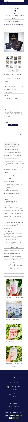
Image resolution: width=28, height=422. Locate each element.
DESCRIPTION (9, 140)
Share (11, 134)
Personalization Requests (9, 107)
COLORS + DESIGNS (10, 142)
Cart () (18, 3)
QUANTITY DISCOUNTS (11, 146)
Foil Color (6, 95)
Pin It (15, 134)
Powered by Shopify (19, 412)
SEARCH (14, 374)
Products (10, 28)
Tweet (7, 134)
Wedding (15, 129)
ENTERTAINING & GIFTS (14, 382)
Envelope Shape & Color (9, 101)
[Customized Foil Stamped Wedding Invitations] (14, 42)
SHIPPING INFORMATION (14, 406)
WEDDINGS (14, 377)
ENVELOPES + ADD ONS (12, 144)
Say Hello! (11, 3)
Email (22, 134)
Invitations (11, 129)
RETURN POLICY (14, 409)
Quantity (6, 83)
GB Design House (11, 412)
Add (18, 134)
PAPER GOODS (14, 380)
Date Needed (7, 116)
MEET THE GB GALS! (14, 403)
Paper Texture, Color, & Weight (10, 89)
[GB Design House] (14, 13)
